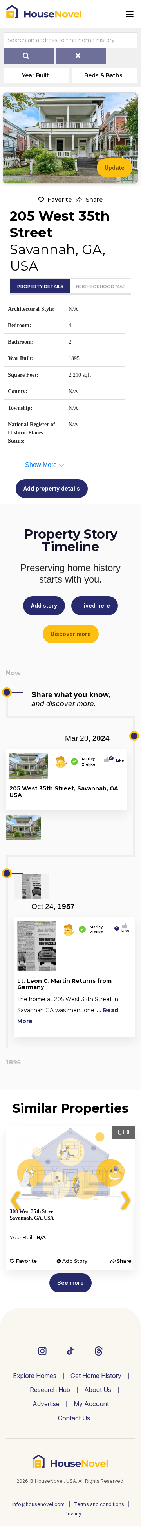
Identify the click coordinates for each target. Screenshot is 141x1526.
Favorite (60, 199)
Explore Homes (34, 1375)
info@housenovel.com (38, 1504)
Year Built (35, 75)
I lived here (94, 605)
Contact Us (74, 1418)
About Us (97, 1390)
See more (70, 1282)
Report (115, 802)
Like (117, 760)
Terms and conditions (99, 1504)
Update (115, 167)
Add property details (52, 488)
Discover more (71, 633)
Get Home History (95, 1375)
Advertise (46, 1404)
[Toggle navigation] (130, 14)
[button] (89, 200)
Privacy (73, 1514)
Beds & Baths (103, 75)
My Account (91, 1404)
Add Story (74, 1261)
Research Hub (50, 1390)
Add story (44, 605)
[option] (70, 1198)
